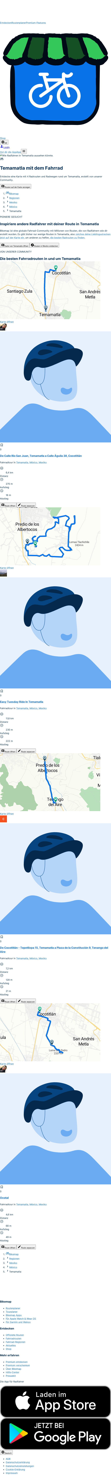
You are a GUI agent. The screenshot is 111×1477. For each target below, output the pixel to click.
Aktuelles (11, 1345)
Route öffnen (10, 506)
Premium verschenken (18, 1365)
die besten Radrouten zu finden (67, 237)
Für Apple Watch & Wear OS (21, 1318)
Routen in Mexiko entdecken (46, 246)
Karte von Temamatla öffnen (16, 246)
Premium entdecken (16, 1361)
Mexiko (13, 202)
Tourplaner (11, 1311)
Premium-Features (36, 22)
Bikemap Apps (14, 1315)
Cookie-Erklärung (15, 1469)
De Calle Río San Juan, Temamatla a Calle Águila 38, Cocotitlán (41, 455)
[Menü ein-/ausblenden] (24, 151)
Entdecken (6, 22)
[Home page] (55, 10)
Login (6, 147)
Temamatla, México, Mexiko (31, 462)
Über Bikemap (13, 1368)
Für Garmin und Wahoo (18, 1322)
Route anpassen (28, 506)
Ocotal (4, 1197)
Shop (8, 1348)
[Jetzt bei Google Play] (55, 1434)
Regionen (14, 198)
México (13, 206)
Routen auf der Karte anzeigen (17, 187)
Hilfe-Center (12, 1372)
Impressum (12, 1473)
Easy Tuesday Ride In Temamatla (21, 701)
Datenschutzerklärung (18, 1462)
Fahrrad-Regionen (15, 1341)
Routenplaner (19, 22)
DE (6, 143)
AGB (8, 1458)
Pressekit (11, 1375)
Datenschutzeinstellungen (20, 1466)
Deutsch (8, 1453)
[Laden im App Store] (55, 1402)
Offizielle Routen (15, 1335)
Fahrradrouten (13, 1338)
